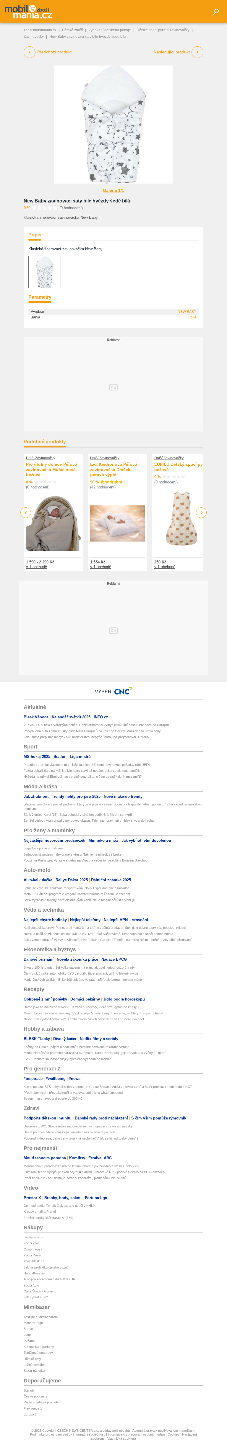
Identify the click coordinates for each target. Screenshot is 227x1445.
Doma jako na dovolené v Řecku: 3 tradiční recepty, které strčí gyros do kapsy (80, 1007)
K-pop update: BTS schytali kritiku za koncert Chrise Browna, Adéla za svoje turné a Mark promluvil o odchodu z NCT (108, 1086)
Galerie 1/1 (113, 190)
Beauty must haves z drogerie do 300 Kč (53, 1098)
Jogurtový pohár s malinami (43, 848)
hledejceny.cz (33, 1237)
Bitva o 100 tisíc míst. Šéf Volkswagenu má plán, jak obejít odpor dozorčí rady (79, 967)
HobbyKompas (34, 1273)
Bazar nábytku (34, 1370)
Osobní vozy (33, 1249)
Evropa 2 (30, 1414)
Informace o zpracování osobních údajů (136, 1434)
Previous (26, 512)
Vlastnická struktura (121, 1438)
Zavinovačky (34, 37)
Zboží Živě (31, 1243)
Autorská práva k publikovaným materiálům (163, 1430)
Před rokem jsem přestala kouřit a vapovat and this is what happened (73, 1092)
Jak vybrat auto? (36, 1297)
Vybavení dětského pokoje (109, 30)
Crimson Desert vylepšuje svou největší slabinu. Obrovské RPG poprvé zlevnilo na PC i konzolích (94, 1172)
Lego (27, 1334)
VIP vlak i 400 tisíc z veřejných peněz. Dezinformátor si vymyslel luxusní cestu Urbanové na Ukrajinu (96, 725)
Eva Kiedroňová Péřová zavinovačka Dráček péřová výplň (113, 469)
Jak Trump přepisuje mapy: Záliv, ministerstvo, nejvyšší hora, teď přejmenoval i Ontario (86, 737)
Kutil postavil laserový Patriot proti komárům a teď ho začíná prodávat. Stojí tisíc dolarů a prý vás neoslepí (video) (105, 927)
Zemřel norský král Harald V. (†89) (48, 1218)
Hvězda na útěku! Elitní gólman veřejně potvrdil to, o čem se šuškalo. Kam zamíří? (83, 776)
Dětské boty (32, 1359)
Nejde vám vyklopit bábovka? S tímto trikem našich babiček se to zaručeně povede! (84, 1019)
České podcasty (35, 1396)
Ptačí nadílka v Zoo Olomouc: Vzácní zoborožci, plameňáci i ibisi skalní (75, 1178)
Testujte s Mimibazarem (41, 1317)
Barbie (28, 1328)
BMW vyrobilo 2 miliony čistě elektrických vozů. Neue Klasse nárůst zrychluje (79, 900)
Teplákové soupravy (38, 1352)
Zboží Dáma (32, 1255)
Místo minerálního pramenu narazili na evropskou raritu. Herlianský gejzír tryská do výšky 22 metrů (95, 1053)
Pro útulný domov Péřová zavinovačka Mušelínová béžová (51, 469)
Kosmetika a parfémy (39, 1346)
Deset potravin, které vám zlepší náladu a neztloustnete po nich (69, 1132)
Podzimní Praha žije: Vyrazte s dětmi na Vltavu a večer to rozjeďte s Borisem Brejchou (85, 860)
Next (201, 512)
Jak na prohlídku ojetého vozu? (46, 1267)
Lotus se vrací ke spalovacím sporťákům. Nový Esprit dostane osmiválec (76, 888)
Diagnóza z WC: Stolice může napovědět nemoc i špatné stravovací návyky (78, 1126)
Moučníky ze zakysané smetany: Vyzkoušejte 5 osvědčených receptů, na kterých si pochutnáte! (93, 1013)
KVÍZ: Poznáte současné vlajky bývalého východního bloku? (67, 1059)
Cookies (173, 1434)
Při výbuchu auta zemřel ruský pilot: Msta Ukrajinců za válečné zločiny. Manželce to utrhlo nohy (92, 731)
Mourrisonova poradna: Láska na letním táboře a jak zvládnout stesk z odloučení (82, 1166)
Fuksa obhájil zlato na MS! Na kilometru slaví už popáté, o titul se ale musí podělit (82, 770)
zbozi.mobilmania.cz (40, 30)
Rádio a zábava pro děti (41, 1402)
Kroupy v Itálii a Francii (40, 1211)
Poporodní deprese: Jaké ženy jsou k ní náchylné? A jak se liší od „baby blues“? (81, 1138)
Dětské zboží (72, 30)
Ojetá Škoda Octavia (38, 1291)
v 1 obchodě (36, 567)
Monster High (33, 1323)
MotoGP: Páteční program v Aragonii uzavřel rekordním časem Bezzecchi (77, 894)
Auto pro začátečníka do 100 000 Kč (50, 1279)
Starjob (29, 1390)
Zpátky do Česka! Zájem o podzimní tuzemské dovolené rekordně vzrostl (76, 1047)
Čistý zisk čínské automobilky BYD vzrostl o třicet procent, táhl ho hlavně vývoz (81, 973)
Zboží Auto (31, 1285)
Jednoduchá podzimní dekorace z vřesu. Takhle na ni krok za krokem (74, 854)
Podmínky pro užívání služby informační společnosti (67, 1434)
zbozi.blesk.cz (34, 1261)
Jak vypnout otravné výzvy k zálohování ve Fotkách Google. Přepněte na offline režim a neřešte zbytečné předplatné (108, 939)
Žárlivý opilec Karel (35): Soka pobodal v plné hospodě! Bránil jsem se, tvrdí (78, 814)
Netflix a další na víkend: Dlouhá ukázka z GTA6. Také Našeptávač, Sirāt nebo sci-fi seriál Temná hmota (98, 934)
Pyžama (29, 1341)
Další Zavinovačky (40, 458)
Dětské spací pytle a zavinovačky (163, 30)
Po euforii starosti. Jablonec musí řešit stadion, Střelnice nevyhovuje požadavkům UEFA (87, 764)
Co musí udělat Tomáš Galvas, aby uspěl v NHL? (59, 1205)
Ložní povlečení (35, 1364)
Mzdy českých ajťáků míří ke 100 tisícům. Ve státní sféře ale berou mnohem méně (83, 979)
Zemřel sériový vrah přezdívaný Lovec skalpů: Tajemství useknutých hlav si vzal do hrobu (89, 820)
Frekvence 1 (33, 1408)
